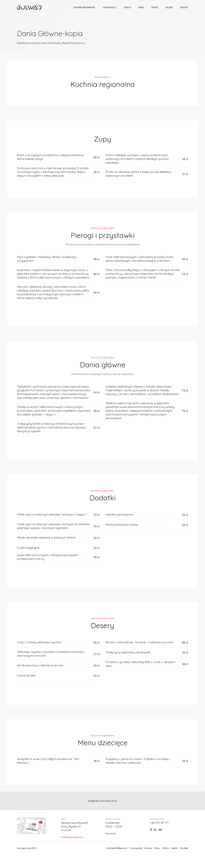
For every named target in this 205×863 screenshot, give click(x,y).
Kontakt (184, 7)
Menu (141, 7)
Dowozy (127, 7)
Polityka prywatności (72, 837)
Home (20, 26)
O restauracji (109, 7)
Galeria (169, 7)
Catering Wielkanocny (84, 7)
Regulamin (111, 833)
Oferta (154, 7)
